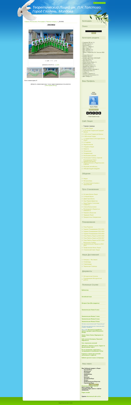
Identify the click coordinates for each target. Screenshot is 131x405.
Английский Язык (89, 378)
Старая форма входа (93, 116)
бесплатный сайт (92, 396)
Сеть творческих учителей (89, 343)
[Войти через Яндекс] (93, 113)
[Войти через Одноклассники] (99, 113)
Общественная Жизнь (89, 62)
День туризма (86, 49)
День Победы (86, 76)
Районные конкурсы (51, 21)
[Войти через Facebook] (90, 113)
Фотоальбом (33, 21)
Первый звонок (87, 63)
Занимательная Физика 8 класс (91, 319)
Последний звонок (88, 65)
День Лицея (86, 48)
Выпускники (86, 45)
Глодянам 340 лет (87, 42)
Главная (27, 21)
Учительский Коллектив (89, 75)
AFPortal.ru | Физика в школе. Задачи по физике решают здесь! (93, 346)
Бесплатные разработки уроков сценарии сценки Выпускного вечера (92, 331)
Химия (86, 375)
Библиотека (85, 290)
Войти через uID (93, 109)
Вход (54, 85)
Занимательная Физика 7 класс (91, 316)
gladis (57, 64)
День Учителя (86, 51)
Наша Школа (86, 60)
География (87, 372)
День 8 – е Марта (87, 46)
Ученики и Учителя (88, 73)
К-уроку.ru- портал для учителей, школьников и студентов (91, 354)
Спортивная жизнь (88, 70)
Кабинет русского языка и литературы (93, 357)
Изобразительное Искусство (92, 381)
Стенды (85, 72)
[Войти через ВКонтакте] (87, 113)
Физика (86, 380)
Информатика (88, 374)
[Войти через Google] (96, 113)
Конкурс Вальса (87, 55)
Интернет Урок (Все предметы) (90, 303)
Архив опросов (93, 386)
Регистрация (49, 85)
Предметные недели (88, 66)
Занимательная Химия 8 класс (90, 309)
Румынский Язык (89, 383)
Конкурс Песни (87, 56)
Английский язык (87, 296)
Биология (86, 377)
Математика (87, 371)
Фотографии (41, 21)
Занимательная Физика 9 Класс (91, 321)
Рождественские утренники (90, 69)
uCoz (99, 396)
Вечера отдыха (87, 44)
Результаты (85, 386)
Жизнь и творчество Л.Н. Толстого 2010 (93, 52)
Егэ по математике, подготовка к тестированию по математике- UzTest (92, 350)
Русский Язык (88, 369)
